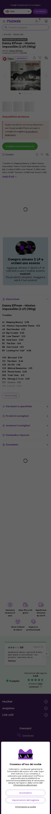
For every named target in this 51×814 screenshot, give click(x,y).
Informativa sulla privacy (25, 785)
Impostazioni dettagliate (25, 800)
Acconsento (25, 793)
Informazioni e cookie (25, 806)
